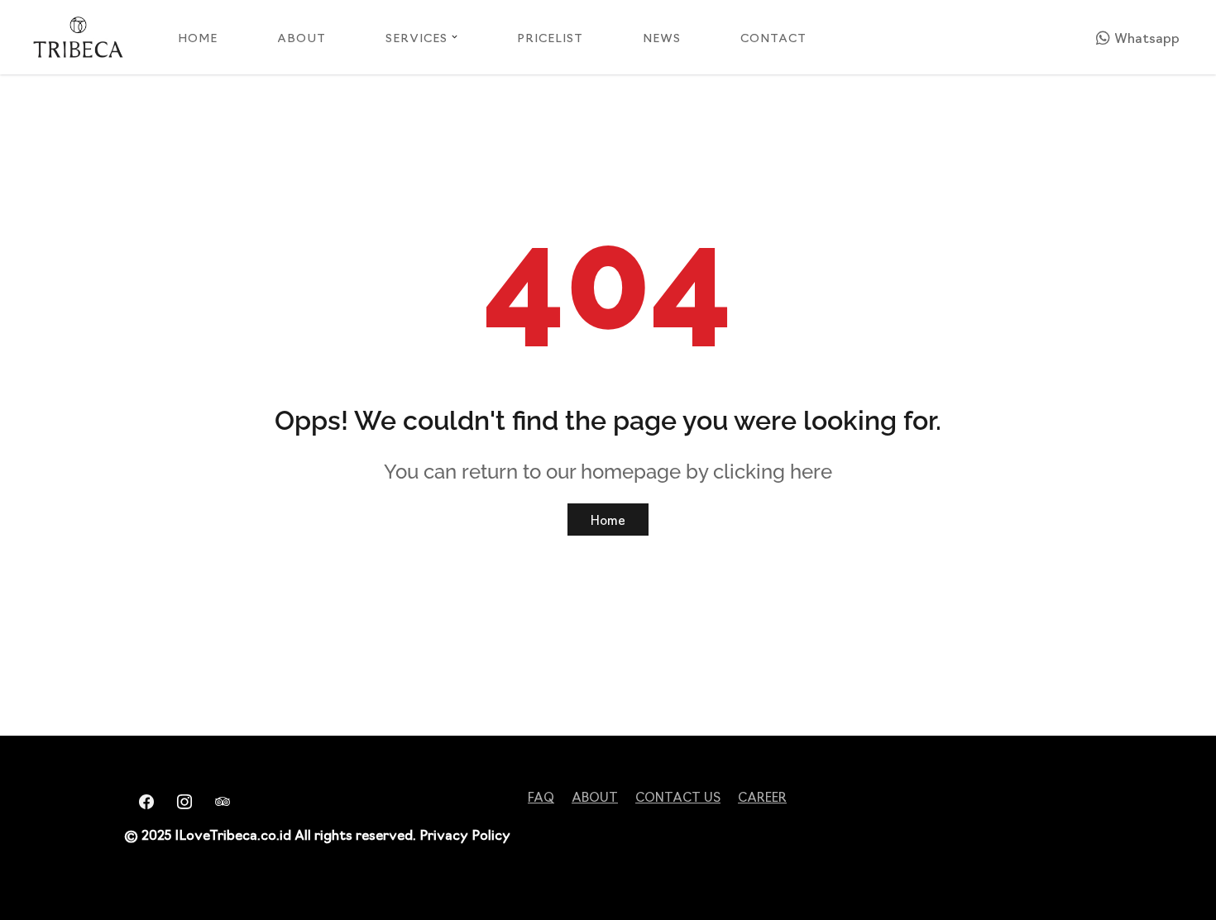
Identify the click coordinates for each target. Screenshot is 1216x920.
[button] (454, 37)
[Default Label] (217, 799)
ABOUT (301, 37)
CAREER (762, 796)
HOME (198, 37)
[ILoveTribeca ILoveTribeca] (78, 37)
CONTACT (773, 37)
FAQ (541, 796)
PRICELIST (550, 37)
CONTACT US (678, 796)
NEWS (662, 37)
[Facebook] (141, 799)
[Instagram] (179, 799)
